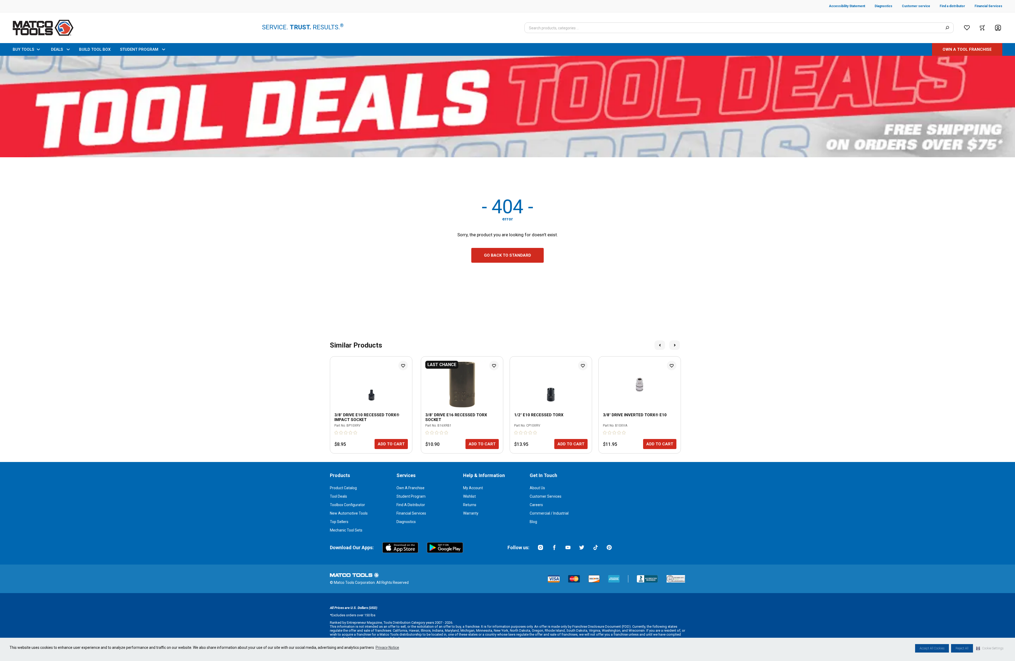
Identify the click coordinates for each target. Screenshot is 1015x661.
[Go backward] (659, 345)
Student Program (411, 496)
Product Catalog (343, 488)
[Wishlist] (967, 28)
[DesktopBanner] (507, 106)
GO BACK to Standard (507, 255)
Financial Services (411, 513)
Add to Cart (391, 444)
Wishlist (469, 496)
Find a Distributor (410, 505)
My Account (473, 488)
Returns (469, 505)
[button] (989, 648)
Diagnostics (406, 522)
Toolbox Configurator (347, 505)
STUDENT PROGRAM (139, 49)
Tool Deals (338, 496)
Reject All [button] (962, 648)
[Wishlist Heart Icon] (403, 365)
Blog (533, 522)
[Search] (947, 28)
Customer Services (545, 496)
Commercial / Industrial (549, 513)
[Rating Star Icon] (336, 433)
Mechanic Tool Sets (346, 530)
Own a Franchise (410, 488)
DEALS (57, 49)
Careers (536, 505)
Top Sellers (339, 522)
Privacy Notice (387, 647)
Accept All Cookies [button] (932, 648)
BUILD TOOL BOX (94, 49)
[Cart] (982, 28)
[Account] (998, 28)
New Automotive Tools (349, 513)
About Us (537, 488)
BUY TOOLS (23, 49)
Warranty (470, 513)
